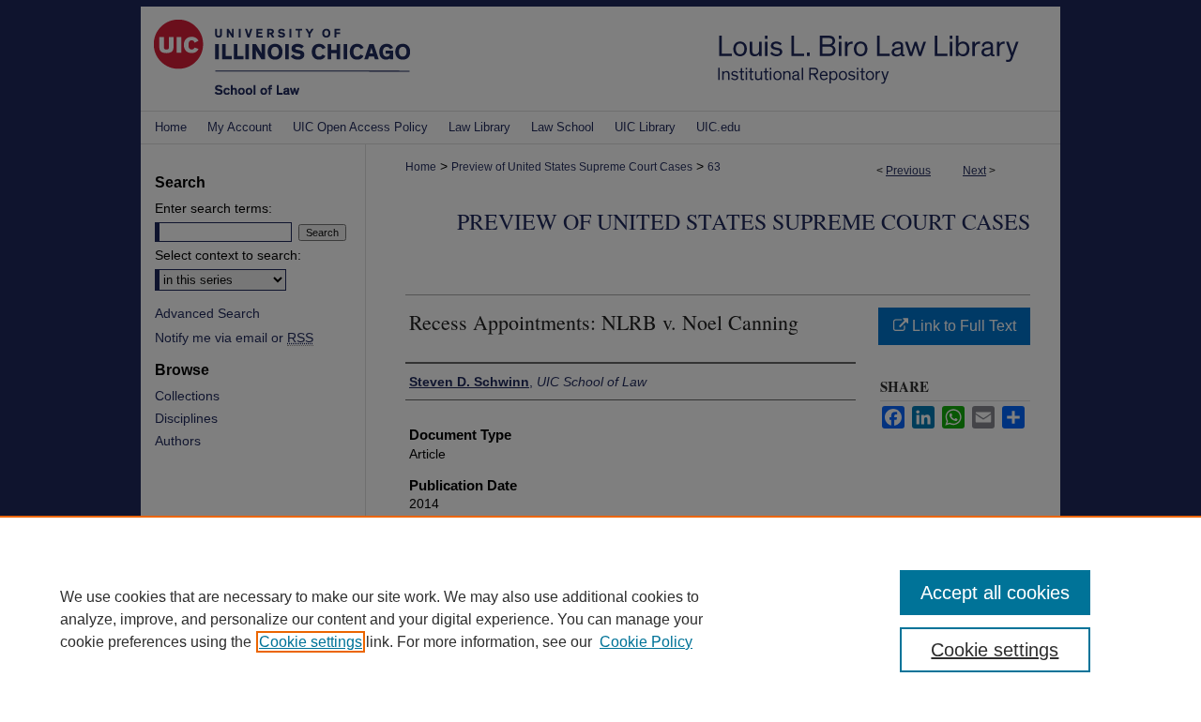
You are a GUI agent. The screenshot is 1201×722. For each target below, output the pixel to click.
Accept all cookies (995, 592)
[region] (600, 619)
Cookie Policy (646, 642)
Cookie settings (310, 642)
